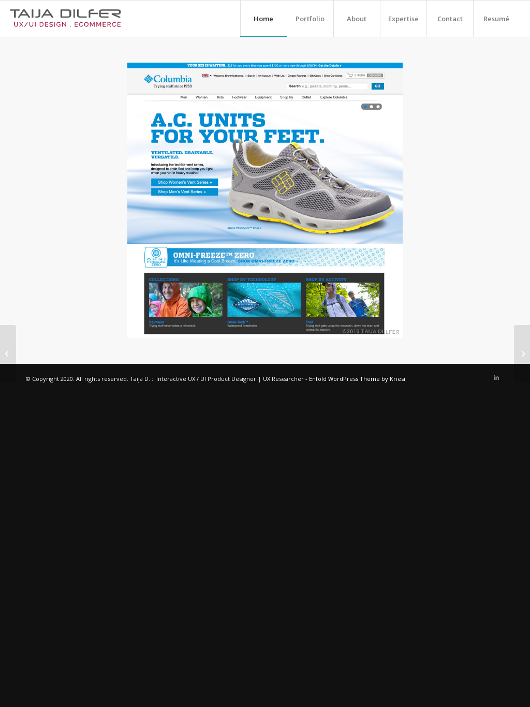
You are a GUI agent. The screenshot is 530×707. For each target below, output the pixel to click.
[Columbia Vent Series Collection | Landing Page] (8, 353)
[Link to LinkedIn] (496, 377)
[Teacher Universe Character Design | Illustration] (522, 353)
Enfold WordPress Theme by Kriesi (357, 378)
